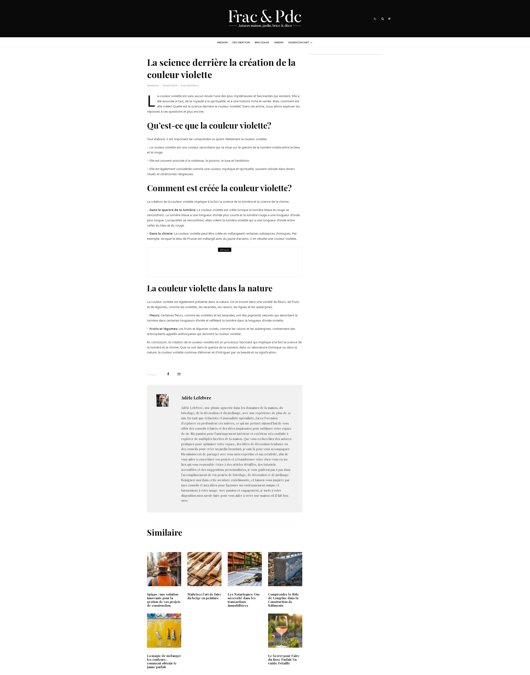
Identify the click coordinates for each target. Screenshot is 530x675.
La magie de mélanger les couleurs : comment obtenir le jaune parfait (164, 661)
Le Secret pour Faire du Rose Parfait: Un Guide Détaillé (283, 659)
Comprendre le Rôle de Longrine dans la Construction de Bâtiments (234, 265)
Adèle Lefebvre (196, 397)
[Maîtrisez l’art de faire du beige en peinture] (204, 569)
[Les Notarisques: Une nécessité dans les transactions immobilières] (245, 569)
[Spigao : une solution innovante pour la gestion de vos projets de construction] (164, 569)
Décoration (241, 42)
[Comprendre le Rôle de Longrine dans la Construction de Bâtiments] (161, 262)
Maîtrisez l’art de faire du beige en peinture (204, 596)
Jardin (278, 42)
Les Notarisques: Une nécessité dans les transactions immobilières (244, 599)
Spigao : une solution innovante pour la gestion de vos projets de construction (164, 599)
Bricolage (262, 42)
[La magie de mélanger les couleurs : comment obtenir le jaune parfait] (164, 631)
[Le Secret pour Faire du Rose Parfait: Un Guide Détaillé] (285, 631)
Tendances (153, 85)
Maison (222, 42)
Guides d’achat (298, 42)
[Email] (179, 374)
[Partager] (168, 374)
